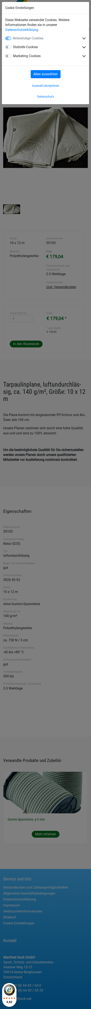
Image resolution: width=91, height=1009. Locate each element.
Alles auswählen (45, 74)
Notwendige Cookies (28, 38)
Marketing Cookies (27, 56)
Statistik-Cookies (25, 47)
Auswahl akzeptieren (45, 85)
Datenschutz (45, 96)
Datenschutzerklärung (21, 30)
